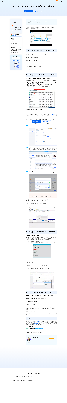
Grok (41, 328)
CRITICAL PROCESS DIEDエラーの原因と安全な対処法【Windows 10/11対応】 (15, 52)
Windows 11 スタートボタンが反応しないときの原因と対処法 (15, 50)
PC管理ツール (20, 1)
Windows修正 (17, 380)
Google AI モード (33, 328)
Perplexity (38, 328)
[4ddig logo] (3, 1)
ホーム (14, 380)
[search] (63, 1)
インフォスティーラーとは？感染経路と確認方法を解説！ (15, 43)
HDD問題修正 (13, 39)
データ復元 (7, 1)
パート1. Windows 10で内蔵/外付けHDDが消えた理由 (15, 22)
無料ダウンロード (29, 11)
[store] (61, 1)
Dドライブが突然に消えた (38, 321)
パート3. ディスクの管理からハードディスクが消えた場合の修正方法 (16, 28)
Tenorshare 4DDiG (52, 114)
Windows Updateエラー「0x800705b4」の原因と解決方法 (15, 48)
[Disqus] (33, 357)
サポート (25, 1)
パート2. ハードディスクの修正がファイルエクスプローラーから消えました (16, 25)
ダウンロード (58, 1)
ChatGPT (28, 328)
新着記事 (12, 41)
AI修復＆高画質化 (14, 1)
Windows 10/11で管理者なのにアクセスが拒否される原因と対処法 (15, 45)
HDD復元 (12, 38)
